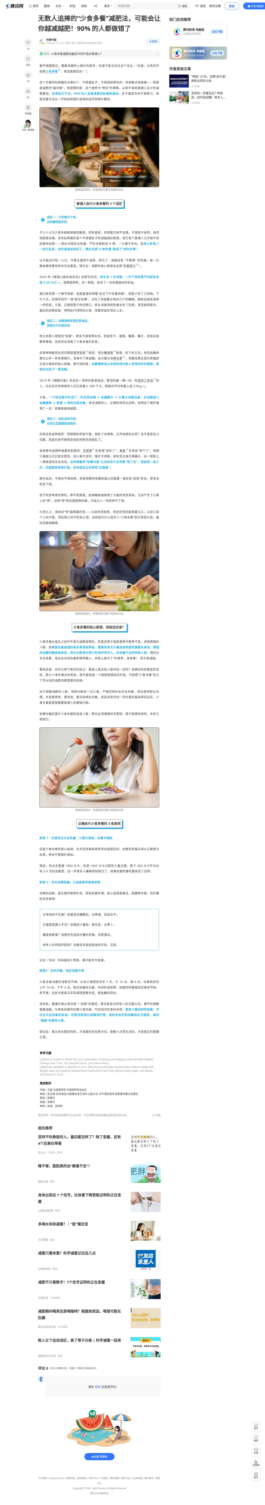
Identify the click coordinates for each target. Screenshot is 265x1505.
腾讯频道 (149, 1478)
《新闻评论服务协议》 (87, 1368)
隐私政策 (82, 1478)
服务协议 (71, 1478)
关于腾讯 (43, 1478)
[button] (217, 31)
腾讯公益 (126, 1478)
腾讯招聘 (115, 1478)
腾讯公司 (94, 1493)
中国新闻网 (44, 1268)
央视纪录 (43, 1298)
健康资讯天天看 (47, 1356)
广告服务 (104, 1478)
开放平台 (93, 1478)
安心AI (42, 1152)
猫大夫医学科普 (47, 1327)
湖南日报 (43, 1181)
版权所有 (104, 1493)
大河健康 (43, 1239)
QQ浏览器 (137, 1478)
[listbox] (99, 1241)
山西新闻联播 (45, 1210)
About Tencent (57, 1478)
